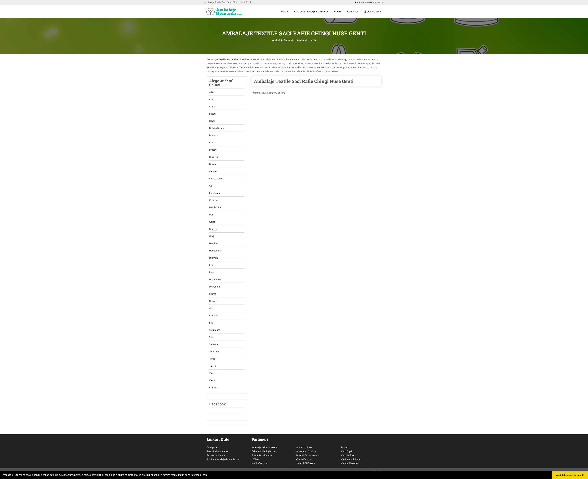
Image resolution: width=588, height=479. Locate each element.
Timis (212, 358)
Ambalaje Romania (283, 40)
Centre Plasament (350, 463)
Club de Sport (348, 455)
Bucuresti (214, 156)
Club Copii (346, 451)
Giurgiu (213, 228)
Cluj (211, 185)
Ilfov (211, 272)
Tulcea (212, 365)
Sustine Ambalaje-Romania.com (223, 459)
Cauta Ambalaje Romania (311, 11)
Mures (212, 293)
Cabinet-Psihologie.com (264, 451)
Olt (210, 308)
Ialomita (213, 257)
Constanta (214, 192)
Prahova (213, 315)
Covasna (213, 200)
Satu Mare (214, 329)
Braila (212, 142)
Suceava (213, 344)
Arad (211, 99)
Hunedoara (215, 250)
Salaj (211, 322)
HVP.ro (255, 459)
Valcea (212, 373)
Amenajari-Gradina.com (264, 447)
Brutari (345, 447)
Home (284, 11)
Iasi (211, 264)
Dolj (211, 214)
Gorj (211, 236)
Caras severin (216, 178)
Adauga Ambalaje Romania (369, 2)
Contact (352, 11)
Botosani (214, 135)
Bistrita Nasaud (217, 128)
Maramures (215, 279)
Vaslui (212, 380)
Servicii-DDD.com (305, 463)
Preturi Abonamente (217, 451)
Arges (212, 106)
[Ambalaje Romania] (224, 11)
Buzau (212, 164)
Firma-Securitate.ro (262, 455)
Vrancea (213, 387)
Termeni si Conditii (216, 455)
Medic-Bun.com (260, 463)
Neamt (212, 301)
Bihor (212, 120)
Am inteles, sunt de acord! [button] (570, 475)
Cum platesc (213, 447)
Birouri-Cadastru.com (307, 455)
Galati (212, 221)
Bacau (212, 113)
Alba (211, 92)
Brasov (213, 149)
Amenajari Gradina (306, 451)
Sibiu (211, 337)
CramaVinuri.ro (304, 459)
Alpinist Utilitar (304, 447)
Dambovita (215, 207)
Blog (337, 11)
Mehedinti (214, 286)
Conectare (373, 11)
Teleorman (214, 351)
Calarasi (213, 171)
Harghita (213, 243)
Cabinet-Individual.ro (352, 459)
